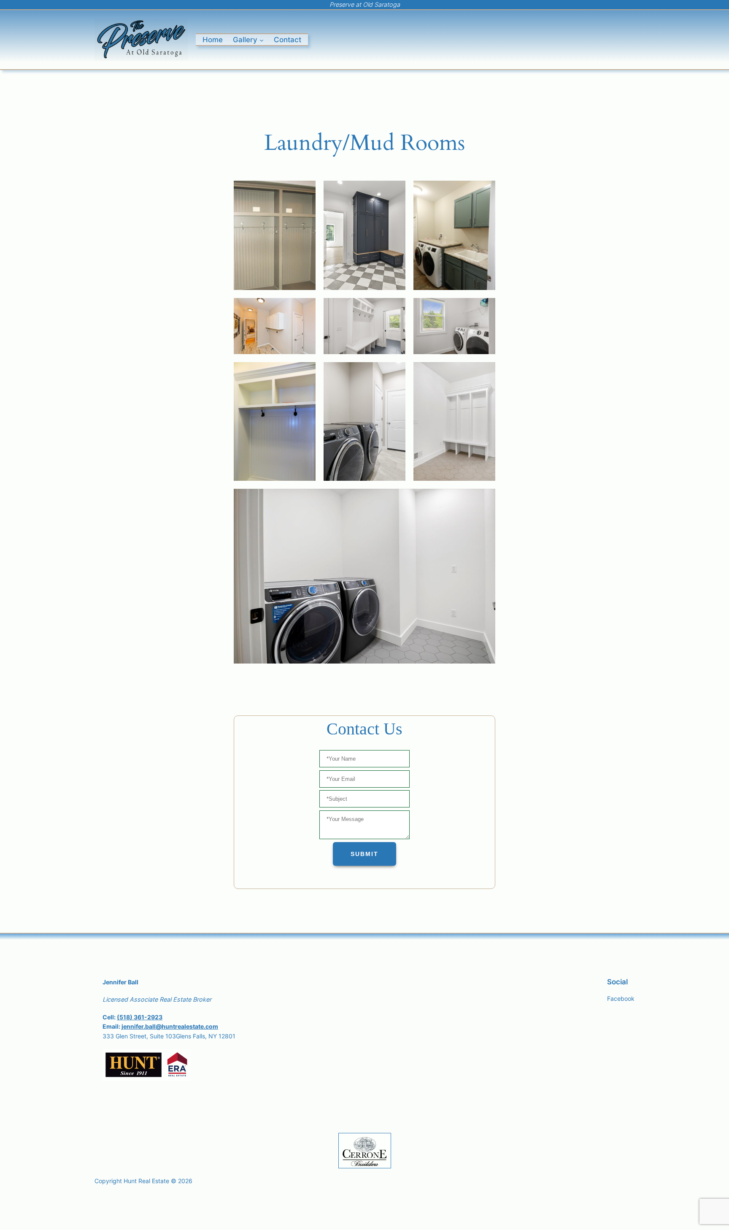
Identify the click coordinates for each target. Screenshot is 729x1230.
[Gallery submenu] (261, 40)
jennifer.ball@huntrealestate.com (170, 1026)
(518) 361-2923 (139, 1017)
